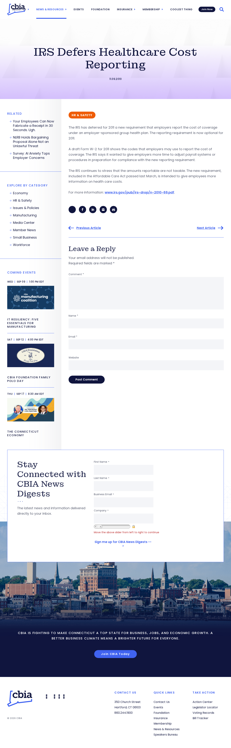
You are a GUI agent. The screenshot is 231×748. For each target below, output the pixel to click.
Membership (151, 9)
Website (74, 357)
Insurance (124, 9)
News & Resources (50, 9)
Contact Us (162, 702)
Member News (24, 230)
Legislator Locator (205, 707)
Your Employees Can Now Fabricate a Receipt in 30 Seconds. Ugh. (33, 125)
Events (79, 9)
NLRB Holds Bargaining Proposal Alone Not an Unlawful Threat (31, 141)
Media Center (24, 223)
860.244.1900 (123, 713)
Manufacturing (25, 215)
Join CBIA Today (115, 654)
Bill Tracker (200, 718)
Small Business (25, 237)
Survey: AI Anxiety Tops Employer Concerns (31, 155)
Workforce (21, 245)
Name (73, 316)
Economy (20, 193)
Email (73, 336)
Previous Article (88, 228)
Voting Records (203, 713)
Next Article (206, 228)
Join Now (207, 9)
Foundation (100, 9)
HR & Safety (22, 200)
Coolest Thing (181, 9)
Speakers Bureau (166, 734)
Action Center (203, 702)
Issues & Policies (26, 208)
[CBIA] (16, 9)
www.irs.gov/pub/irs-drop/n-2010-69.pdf (139, 192)
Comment (76, 274)
